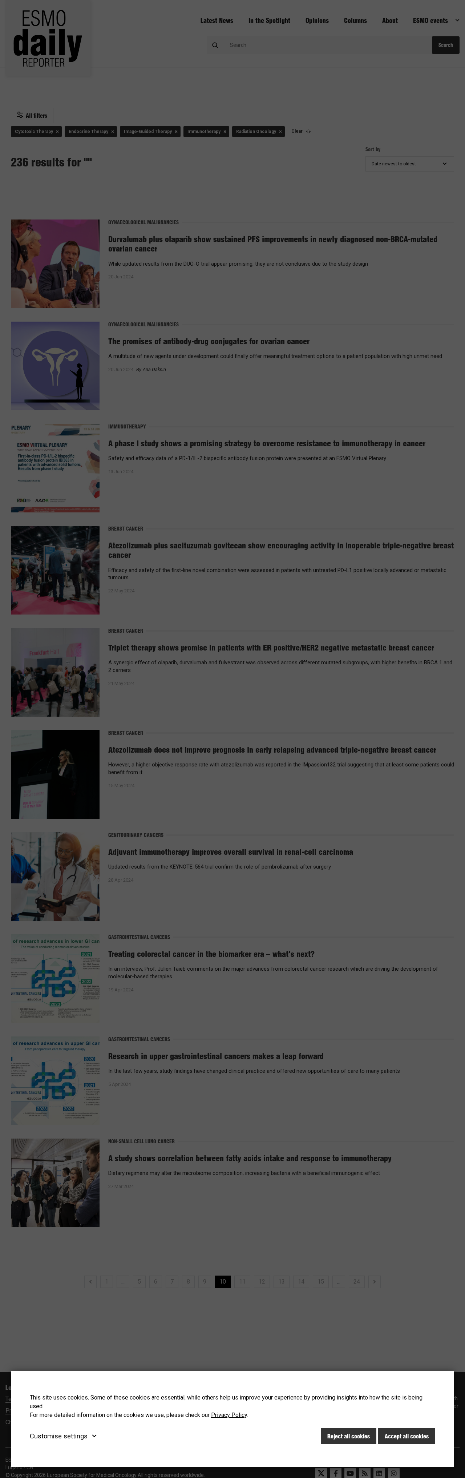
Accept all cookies (407, 1436)
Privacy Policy (229, 1414)
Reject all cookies (348, 1436)
